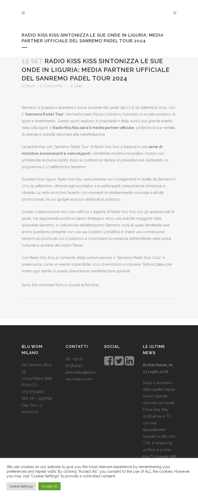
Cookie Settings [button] (21, 486)
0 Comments (51, 86)
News (30, 86)
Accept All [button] (49, 486)
